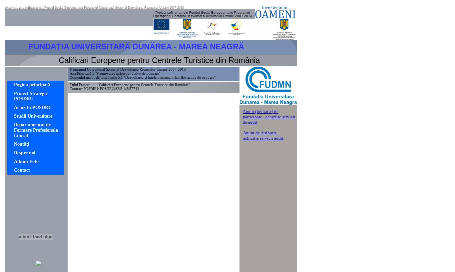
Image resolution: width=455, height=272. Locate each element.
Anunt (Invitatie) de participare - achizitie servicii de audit (269, 117)
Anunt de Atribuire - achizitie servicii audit (263, 135)
